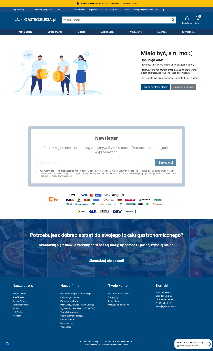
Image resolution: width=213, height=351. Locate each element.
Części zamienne (78, 10)
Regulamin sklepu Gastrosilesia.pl (75, 293)
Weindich (17, 316)
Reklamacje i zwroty (69, 297)
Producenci (135, 31)
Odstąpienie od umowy (118, 305)
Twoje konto (118, 286)
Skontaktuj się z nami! (106, 261)
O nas (58, 10)
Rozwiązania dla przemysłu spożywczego (141, 10)
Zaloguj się (113, 297)
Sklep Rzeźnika (20, 293)
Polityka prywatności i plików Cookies (77, 305)
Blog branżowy (18, 10)
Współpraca (65, 327)
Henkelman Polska (21, 305)
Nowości (162, 31)
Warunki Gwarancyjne (70, 312)
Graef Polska (18, 297)
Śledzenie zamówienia (118, 293)
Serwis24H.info (20, 301)
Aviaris (16, 308)
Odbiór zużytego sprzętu (71, 316)
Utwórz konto (114, 301)
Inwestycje (188, 31)
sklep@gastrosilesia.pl (166, 306)
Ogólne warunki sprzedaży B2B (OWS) (77, 308)
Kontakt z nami (67, 319)
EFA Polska (18, 312)
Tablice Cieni (107, 31)
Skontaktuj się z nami (43, 10)
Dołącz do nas (66, 323)
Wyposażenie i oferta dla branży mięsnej (105, 10)
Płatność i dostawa (69, 301)
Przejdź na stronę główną (155, 87)
